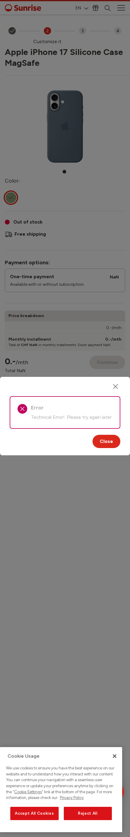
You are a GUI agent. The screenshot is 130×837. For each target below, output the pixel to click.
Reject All (88, 813)
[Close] (115, 386)
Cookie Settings (28, 792)
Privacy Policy (72, 797)
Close (106, 441)
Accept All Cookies (34, 813)
